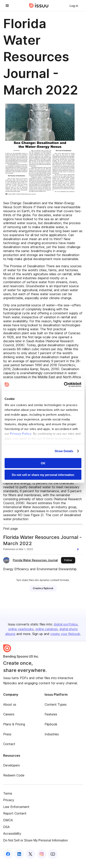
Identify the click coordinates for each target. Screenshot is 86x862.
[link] (73, 6)
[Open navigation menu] (7, 6)
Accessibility (12, 833)
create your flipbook (65, 634)
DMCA (8, 820)
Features (51, 714)
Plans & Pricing (14, 724)
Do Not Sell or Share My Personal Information (35, 840)
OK (43, 463)
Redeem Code (13, 775)
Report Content (14, 813)
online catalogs (46, 629)
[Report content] (79, 549)
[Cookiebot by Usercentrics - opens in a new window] (63, 384)
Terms (7, 793)
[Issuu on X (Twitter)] (30, 854)
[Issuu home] (39, 5)
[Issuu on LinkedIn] (19, 854)
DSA (6, 827)
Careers (8, 714)
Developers (11, 765)
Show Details (64, 451)
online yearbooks (21, 629)
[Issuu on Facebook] (8, 854)
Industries (52, 734)
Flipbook (51, 724)
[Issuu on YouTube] (53, 854)
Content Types (56, 704)
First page (10, 529)
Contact (9, 744)
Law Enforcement (16, 807)
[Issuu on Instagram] (41, 854)
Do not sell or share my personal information (43, 474)
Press (7, 734)
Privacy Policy (20, 433)
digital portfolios (66, 624)
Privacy (8, 800)
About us (9, 704)
